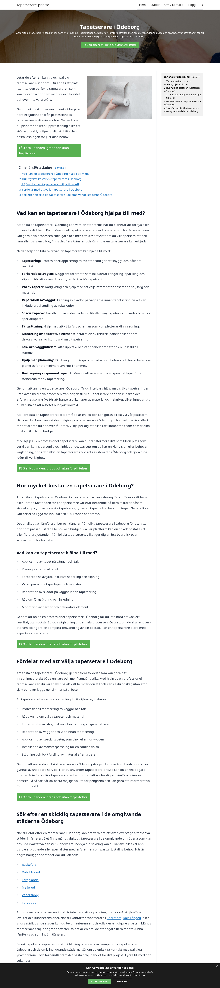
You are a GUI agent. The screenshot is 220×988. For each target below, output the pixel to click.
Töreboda (29, 902)
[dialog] (110, 975)
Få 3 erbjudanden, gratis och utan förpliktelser (110, 44)
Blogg (192, 5)
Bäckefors (29, 864)
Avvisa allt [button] (122, 981)
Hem (142, 5)
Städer (155, 5)
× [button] (217, 966)
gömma (59, 167)
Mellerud (28, 887)
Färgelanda (30, 880)
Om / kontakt (173, 5)
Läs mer (141, 975)
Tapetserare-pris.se (33, 4)
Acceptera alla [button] (99, 981)
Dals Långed (31, 872)
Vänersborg (30, 895)
